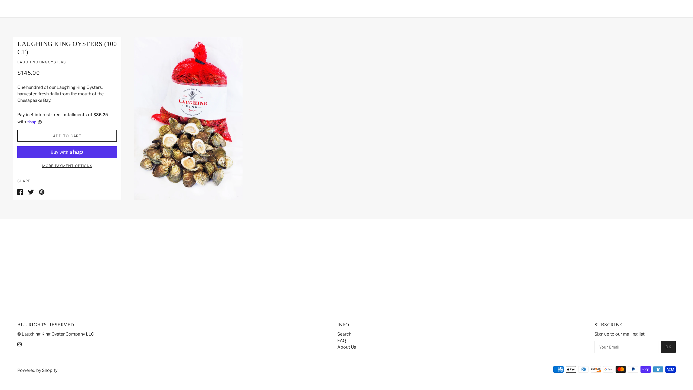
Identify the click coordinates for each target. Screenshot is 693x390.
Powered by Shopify (37, 370)
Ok (668, 346)
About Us (346, 347)
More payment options (67, 166)
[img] (19, 344)
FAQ (341, 340)
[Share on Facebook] (20, 191)
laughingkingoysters (41, 62)
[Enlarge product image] (400, 118)
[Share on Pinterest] (42, 191)
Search (344, 334)
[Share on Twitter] (31, 191)
